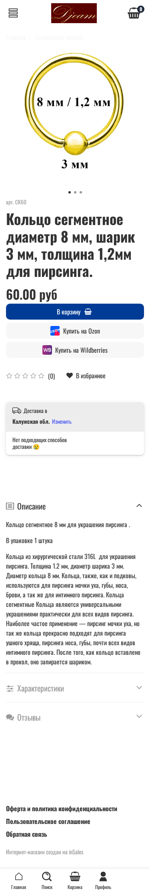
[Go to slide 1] (69, 192)
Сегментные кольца (59, 37)
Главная (16, 37)
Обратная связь (26, 834)
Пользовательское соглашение (48, 821)
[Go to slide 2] (75, 192)
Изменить (62, 421)
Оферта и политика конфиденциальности (61, 808)
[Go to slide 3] (81, 192)
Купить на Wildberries (81, 350)
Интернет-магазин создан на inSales (44, 852)
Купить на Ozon (81, 331)
